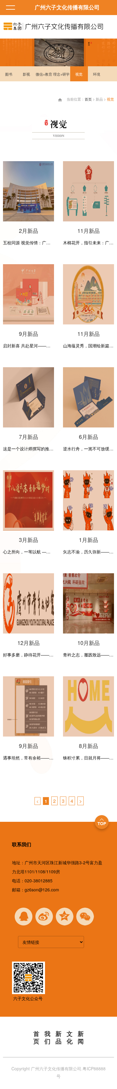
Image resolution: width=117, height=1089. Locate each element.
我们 (47, 1038)
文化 (70, 1038)
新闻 (81, 1038)
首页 (88, 99)
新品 (59, 1038)
